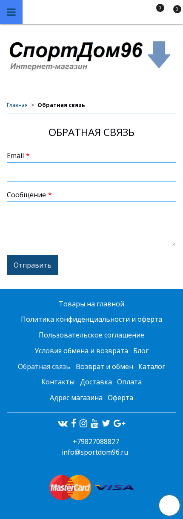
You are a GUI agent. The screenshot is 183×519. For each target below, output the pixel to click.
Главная (17, 105)
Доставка (96, 381)
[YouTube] (94, 423)
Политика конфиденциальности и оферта (91, 319)
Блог (141, 350)
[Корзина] (172, 13)
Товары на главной (91, 304)
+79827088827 (95, 441)
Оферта (120, 397)
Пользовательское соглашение (91, 335)
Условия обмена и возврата (81, 350)
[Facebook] (73, 423)
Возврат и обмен (104, 366)
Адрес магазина (76, 397)
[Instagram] (83, 423)
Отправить (32, 265)
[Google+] (119, 423)
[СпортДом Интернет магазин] (91, 55)
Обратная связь (44, 366)
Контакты (57, 381)
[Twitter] (106, 423)
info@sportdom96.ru (95, 452)
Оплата (129, 381)
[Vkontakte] (63, 423)
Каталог (151, 366)
